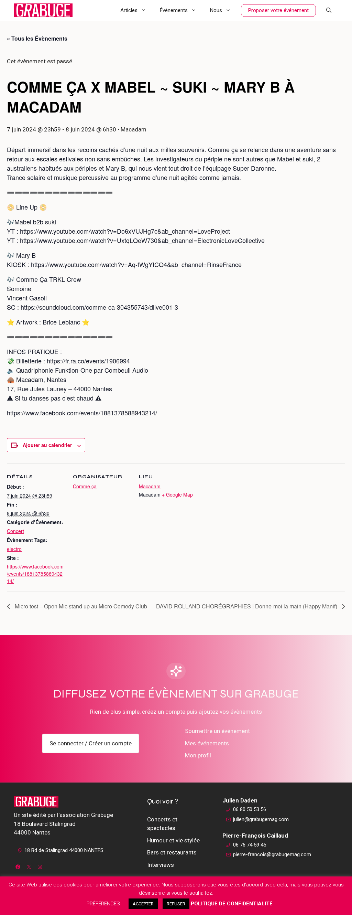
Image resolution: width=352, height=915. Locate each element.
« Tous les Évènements (37, 38)
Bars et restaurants (172, 852)
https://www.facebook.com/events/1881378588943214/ (35, 573)
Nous (216, 10)
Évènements (174, 10)
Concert (15, 531)
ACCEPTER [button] (143, 903)
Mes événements (207, 743)
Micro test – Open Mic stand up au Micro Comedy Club (80, 606)
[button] (328, 10)
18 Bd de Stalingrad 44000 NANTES (63, 850)
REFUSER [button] (176, 903)
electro (14, 548)
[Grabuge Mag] (43, 10)
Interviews (160, 864)
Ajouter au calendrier (47, 444)
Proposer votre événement (278, 10)
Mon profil (198, 755)
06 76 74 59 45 (249, 845)
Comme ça (85, 486)
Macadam (150, 486)
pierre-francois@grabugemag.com (272, 854)
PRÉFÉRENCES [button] (103, 904)
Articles (129, 10)
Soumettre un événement (217, 730)
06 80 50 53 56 (249, 809)
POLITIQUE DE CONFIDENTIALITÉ (232, 904)
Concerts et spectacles (162, 824)
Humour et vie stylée (173, 840)
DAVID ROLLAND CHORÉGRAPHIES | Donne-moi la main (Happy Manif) (247, 606)
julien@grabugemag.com (261, 819)
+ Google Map (177, 494)
